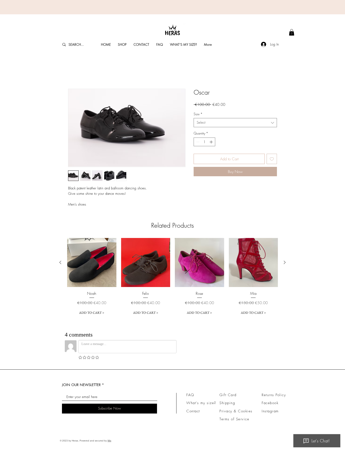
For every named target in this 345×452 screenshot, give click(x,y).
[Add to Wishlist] (272, 159)
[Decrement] (197, 142)
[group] (173, 277)
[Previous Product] (60, 262)
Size (198, 114)
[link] (291, 32)
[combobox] (235, 122)
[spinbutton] (204, 142)
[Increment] (212, 142)
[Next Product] (285, 262)
